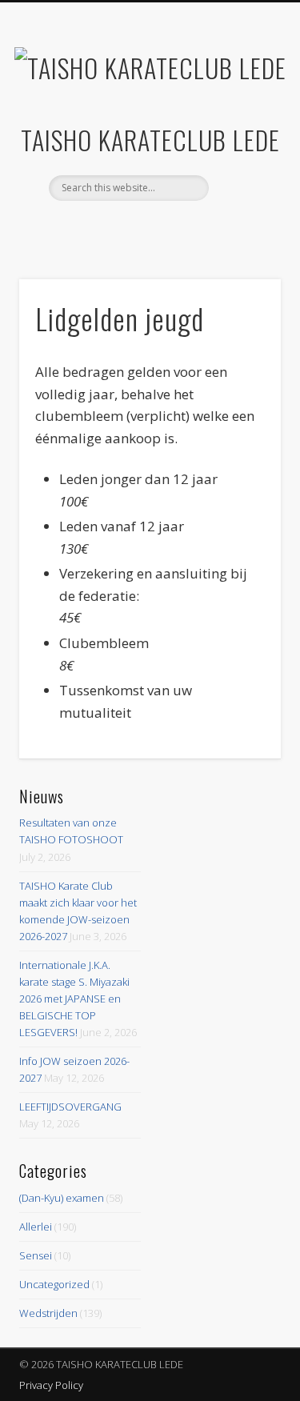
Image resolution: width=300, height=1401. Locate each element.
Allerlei (35, 1226)
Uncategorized (54, 1284)
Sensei (35, 1255)
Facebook (148, 228)
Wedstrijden (48, 1313)
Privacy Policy (51, 1385)
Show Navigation (242, 143)
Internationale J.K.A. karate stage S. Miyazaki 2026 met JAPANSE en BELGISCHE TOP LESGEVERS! (74, 998)
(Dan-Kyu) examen (61, 1198)
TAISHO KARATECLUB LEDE (150, 139)
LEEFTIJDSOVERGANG (70, 1106)
